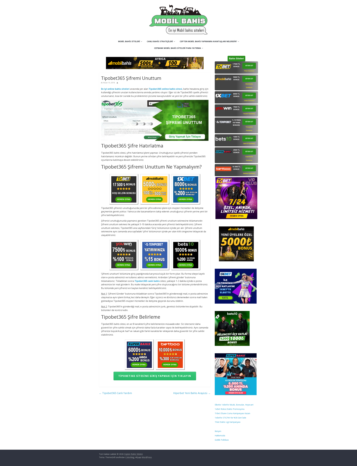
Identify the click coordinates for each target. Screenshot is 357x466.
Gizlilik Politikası (222, 440)
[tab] (236, 67)
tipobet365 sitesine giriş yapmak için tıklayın (154, 376)
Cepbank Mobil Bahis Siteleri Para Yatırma (177, 48)
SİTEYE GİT (249, 65)
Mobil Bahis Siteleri (129, 41)
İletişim (218, 431)
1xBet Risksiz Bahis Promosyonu (229, 409)
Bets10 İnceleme (249, 143)
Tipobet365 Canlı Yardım (115, 393)
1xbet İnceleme (249, 100)
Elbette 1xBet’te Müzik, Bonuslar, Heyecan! (234, 404)
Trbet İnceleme (249, 71)
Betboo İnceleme (249, 173)
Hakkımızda (220, 435)
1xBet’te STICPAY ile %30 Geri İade (230, 417)
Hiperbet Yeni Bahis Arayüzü (192, 393)
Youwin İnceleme (249, 114)
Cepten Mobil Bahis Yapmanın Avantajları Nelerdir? (208, 41)
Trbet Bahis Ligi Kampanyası (227, 422)
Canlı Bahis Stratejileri (160, 41)
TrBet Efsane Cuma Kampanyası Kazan (232, 413)
